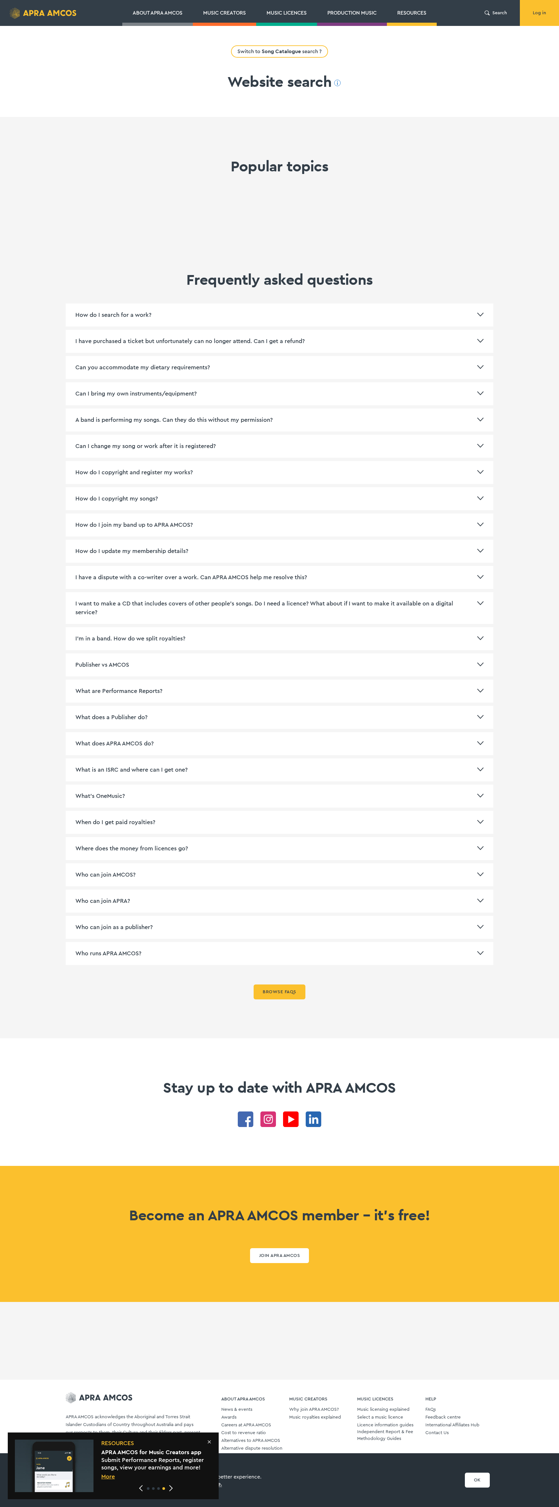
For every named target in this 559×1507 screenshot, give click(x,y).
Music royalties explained (315, 1417)
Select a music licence (380, 1417)
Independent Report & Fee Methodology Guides (385, 1435)
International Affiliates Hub (452, 1425)
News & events (236, 1409)
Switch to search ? (279, 51)
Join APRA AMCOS (279, 1255)
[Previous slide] (141, 1488)
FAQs (430, 1409)
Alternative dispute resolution (251, 1448)
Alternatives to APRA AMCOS (250, 1440)
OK (477, 1480)
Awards (228, 1417)
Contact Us (437, 1433)
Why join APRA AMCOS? (314, 1409)
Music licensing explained (383, 1409)
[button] (148, 1488)
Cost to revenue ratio (243, 1433)
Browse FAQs (279, 992)
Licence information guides (385, 1425)
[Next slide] (171, 1488)
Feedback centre (443, 1417)
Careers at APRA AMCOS (246, 1425)
